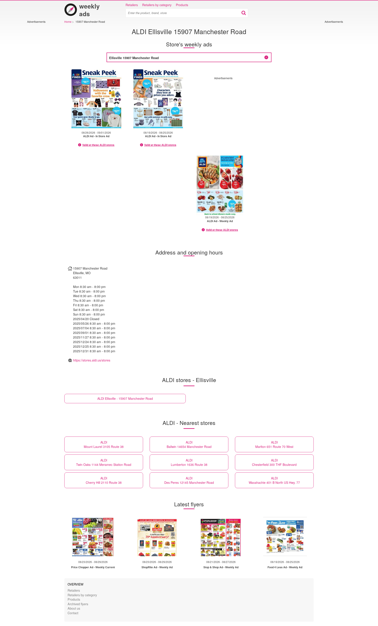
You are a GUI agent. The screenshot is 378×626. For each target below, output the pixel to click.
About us (74, 608)
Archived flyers (78, 603)
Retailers (132, 5)
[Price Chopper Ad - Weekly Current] (93, 536)
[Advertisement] (40, 89)
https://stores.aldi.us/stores (91, 360)
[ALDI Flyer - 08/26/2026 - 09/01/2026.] (96, 99)
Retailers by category (157, 5)
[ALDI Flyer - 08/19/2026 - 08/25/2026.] (158, 99)
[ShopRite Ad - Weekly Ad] (157, 536)
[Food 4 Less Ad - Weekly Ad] (285, 536)
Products (182, 5)
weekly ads (89, 10)
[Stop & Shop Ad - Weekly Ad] (221, 536)
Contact (73, 612)
